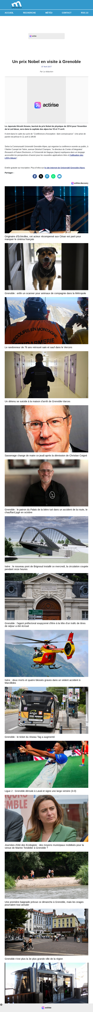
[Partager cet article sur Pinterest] (46, 177)
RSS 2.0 (84, 13)
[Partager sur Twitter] (40, 177)
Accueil (9, 13)
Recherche (29, 13)
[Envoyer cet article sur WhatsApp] (52, 177)
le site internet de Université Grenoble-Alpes (64, 168)
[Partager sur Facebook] (34, 177)
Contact (66, 13)
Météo (48, 13)
